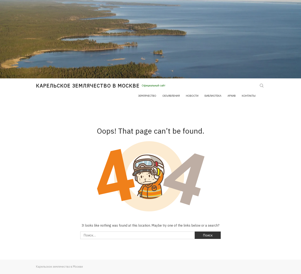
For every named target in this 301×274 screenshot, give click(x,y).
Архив (231, 95)
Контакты (249, 95)
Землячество (147, 95)
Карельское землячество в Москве (88, 85)
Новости (192, 95)
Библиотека (213, 95)
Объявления (171, 95)
